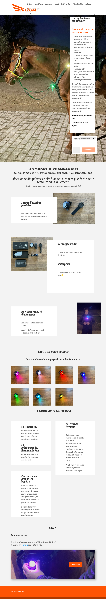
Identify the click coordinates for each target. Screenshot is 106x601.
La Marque (89, 4)
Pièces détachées (78, 4)
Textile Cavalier (65, 4)
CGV (23, 591)
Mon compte (36, 9)
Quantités (76, 139)
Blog (28, 9)
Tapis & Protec (39, 4)
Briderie (29, 4)
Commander (88, 150)
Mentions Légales (16, 591)
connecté (25, 545)
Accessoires (48, 4)
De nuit (57, 4)
